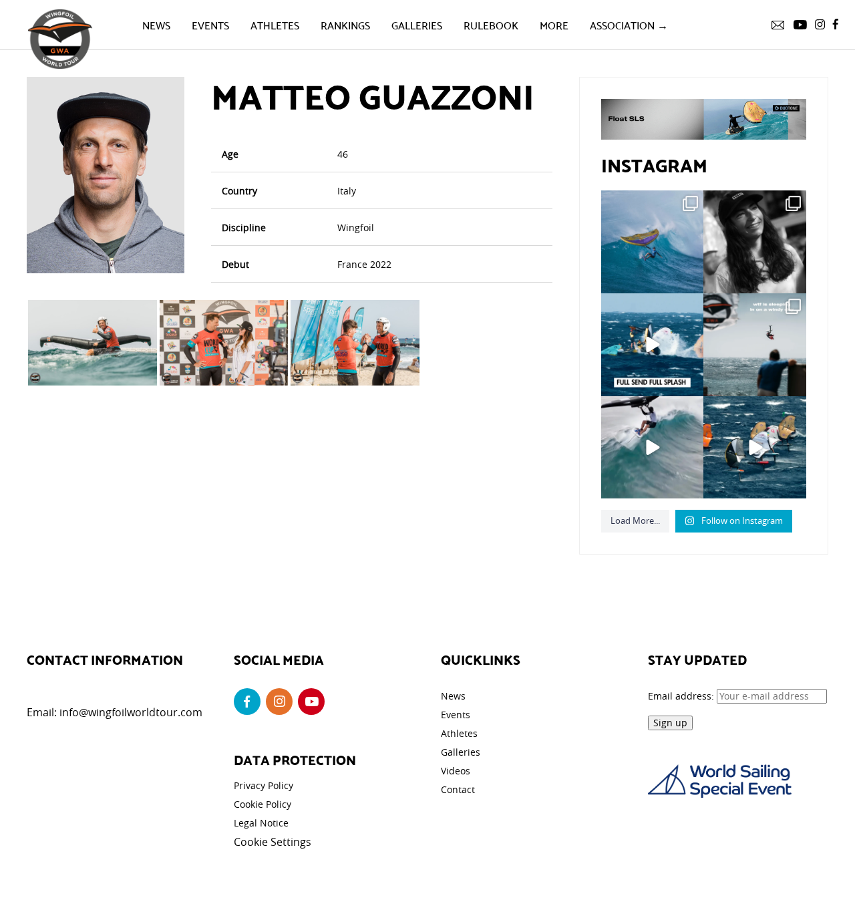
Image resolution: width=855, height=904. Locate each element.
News (156, 24)
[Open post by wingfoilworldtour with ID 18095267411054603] (754, 447)
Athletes (274, 24)
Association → (629, 24)
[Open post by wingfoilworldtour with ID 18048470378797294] (754, 241)
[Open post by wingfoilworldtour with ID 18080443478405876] (754, 344)
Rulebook (491, 24)
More (554, 24)
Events (210, 24)
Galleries (416, 24)
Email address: (682, 696)
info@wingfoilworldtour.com (130, 712)
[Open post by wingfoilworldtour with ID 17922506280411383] (652, 241)
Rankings (345, 24)
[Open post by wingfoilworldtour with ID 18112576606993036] (652, 447)
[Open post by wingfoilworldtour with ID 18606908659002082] (652, 344)
